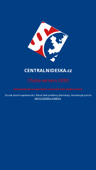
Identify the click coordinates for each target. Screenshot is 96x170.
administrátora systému (48, 98)
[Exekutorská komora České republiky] (48, 64)
